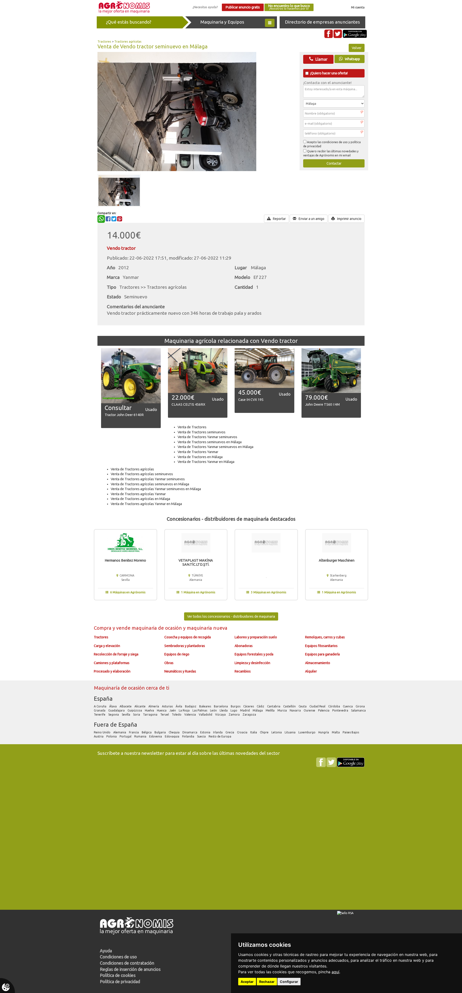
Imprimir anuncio (348, 219)
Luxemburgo (307, 732)
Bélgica (147, 732)
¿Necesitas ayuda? (205, 7)
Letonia (276, 732)
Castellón (289, 706)
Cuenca (348, 706)
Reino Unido (102, 732)
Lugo (234, 710)
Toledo (177, 714)
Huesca (162, 710)
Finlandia (188, 736)
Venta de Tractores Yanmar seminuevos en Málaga (215, 447)
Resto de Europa (220, 736)
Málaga (258, 710)
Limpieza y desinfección (252, 663)
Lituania (290, 732)
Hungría (324, 732)
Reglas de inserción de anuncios (130, 969)
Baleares (205, 706)
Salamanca (358, 710)
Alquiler (311, 671)
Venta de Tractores (192, 427)
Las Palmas (200, 710)
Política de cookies (117, 975)
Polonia (111, 736)
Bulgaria (160, 732)
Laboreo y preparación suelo (256, 637)
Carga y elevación (107, 646)
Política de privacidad (120, 981)
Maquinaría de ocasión (120, 688)
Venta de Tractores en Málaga (200, 457)
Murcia (282, 710)
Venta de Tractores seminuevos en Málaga (210, 442)
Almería (154, 706)
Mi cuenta (358, 7)
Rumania (140, 736)
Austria (99, 736)
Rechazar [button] (267, 982)
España (103, 698)
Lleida (224, 710)
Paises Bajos (351, 732)
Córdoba (334, 706)
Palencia (324, 710)
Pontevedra (340, 710)
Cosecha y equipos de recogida (187, 637)
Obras (168, 663)
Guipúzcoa (135, 710)
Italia (254, 732)
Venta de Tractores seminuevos (201, 432)
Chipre (264, 732)
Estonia (205, 732)
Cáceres (249, 706)
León (214, 710)
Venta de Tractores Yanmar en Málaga (206, 462)
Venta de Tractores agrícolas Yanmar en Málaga (146, 504)
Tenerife (100, 714)
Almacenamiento (317, 663)
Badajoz (191, 706)
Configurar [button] (289, 982)
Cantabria (274, 706)
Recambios (243, 671)
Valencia (190, 714)
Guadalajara (116, 710)
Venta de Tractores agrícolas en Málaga (140, 499)
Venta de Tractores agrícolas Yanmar (138, 494)
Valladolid (206, 714)
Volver (356, 48)
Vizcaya (220, 714)
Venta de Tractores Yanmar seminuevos (207, 437)
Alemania (120, 732)
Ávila (179, 706)
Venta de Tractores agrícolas (132, 469)
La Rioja (184, 710)
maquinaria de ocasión (157, 628)
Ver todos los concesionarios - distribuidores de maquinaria (231, 616)
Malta (336, 732)
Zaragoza (250, 714)
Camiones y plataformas (111, 663)
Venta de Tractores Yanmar (198, 452)
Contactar (334, 163)
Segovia (114, 714)
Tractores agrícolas (127, 41)
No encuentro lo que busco (289, 7)
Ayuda (106, 950)
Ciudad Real (317, 706)
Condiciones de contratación (127, 963)
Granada (100, 710)
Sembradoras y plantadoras (184, 646)
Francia (134, 732)
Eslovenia (156, 736)
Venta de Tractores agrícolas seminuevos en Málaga (150, 484)
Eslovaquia (172, 736)
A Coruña (100, 706)
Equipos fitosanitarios (321, 646)
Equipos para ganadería (322, 654)
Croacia (242, 732)
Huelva (150, 710)
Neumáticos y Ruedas (180, 671)
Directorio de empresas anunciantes (322, 22)
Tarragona (150, 714)
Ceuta (303, 706)
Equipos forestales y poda (254, 654)
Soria (137, 714)
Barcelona (221, 706)
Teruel (165, 714)
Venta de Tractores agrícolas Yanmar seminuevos (148, 479)
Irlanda (218, 732)
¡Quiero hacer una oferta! (329, 73)
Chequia (174, 732)
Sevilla (126, 714)
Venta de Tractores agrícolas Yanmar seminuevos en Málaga (156, 489)
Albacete (126, 706)
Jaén (173, 710)
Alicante (140, 706)
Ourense (310, 710)
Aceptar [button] (247, 982)
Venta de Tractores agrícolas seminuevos (142, 474)
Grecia (230, 732)
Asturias (167, 706)
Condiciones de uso (118, 956)
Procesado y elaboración (112, 671)
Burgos (236, 706)
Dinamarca (190, 732)
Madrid (245, 710)
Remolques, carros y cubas (325, 637)
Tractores (104, 41)
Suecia (201, 736)
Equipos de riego (176, 654)
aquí (335, 971)
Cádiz (261, 706)
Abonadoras (244, 646)
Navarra (296, 710)
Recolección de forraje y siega (116, 654)
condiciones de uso (335, 142)
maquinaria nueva (207, 628)
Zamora (234, 714)
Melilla (270, 710)
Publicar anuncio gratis (242, 7)
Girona (361, 706)
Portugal (126, 736)
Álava (113, 706)
